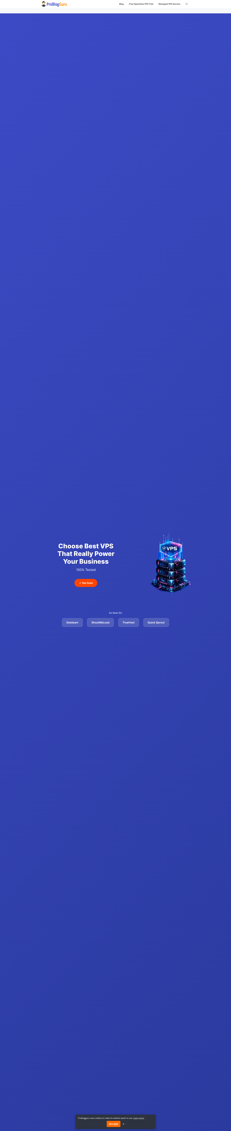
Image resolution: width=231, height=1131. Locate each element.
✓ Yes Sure (86, 583)
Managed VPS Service (169, 4)
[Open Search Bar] (186, 4)
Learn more (138, 1118)
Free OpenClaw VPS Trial (141, 4)
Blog (121, 4)
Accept (113, 1124)
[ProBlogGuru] (54, 4)
